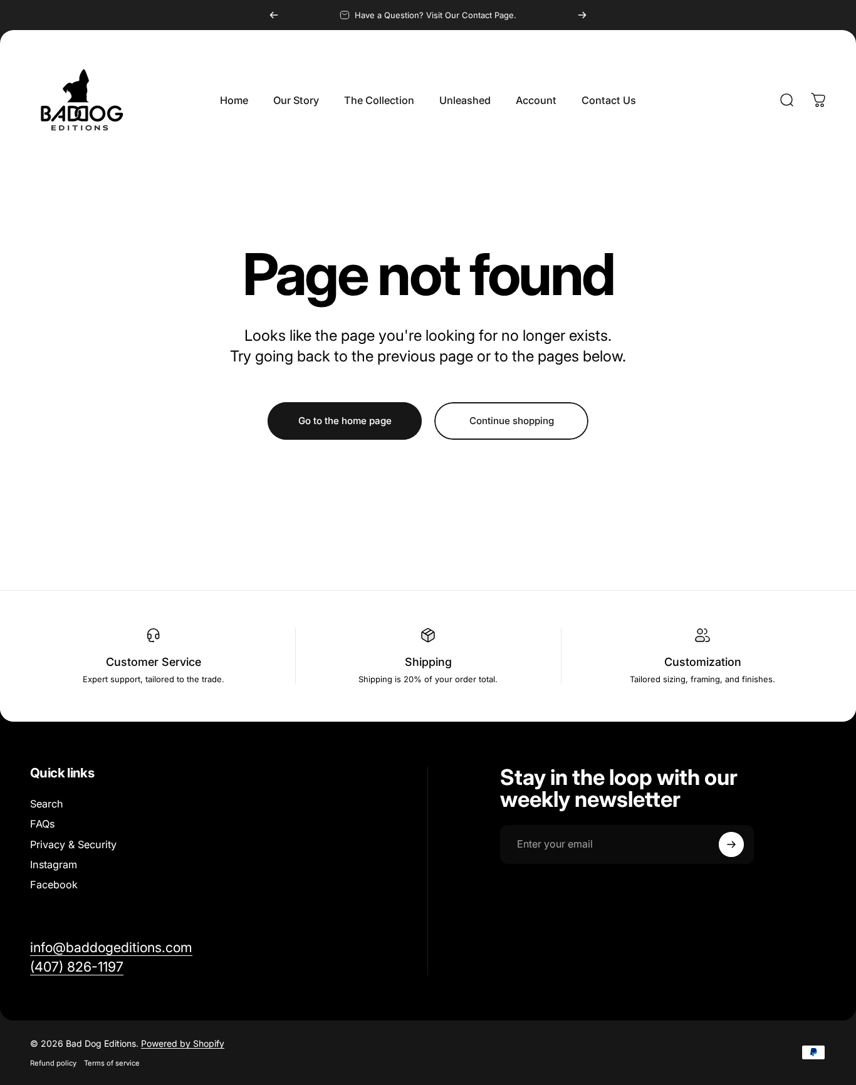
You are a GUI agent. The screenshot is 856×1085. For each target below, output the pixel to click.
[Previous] (274, 15)
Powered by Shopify (182, 1043)
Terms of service (112, 1063)
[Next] (582, 15)
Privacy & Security (73, 844)
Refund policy (53, 1063)
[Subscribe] (731, 844)
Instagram (53, 864)
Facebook (54, 884)
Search (46, 803)
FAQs (42, 824)
